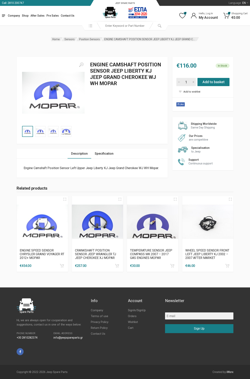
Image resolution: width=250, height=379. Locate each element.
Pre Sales (52, 15)
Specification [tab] (104, 153)
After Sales (37, 15)
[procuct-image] (42, 221)
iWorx (230, 372)
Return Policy (99, 328)
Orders (132, 316)
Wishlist (133, 322)
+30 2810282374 (27, 337)
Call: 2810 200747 (13, 2)
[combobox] (125, 26)
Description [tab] (79, 153)
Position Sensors (89, 39)
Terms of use (99, 316)
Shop (25, 15)
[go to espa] (137, 13)
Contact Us (67, 15)
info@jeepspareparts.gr (68, 337)
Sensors (69, 39)
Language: (237, 2)
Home (56, 39)
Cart (130, 328)
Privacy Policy (99, 322)
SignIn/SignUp (137, 310)
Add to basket (214, 82)
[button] (61, 265)
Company (14, 15)
